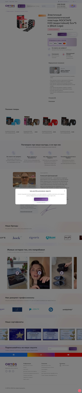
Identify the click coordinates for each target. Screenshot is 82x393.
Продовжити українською (41, 199)
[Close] (65, 191)
